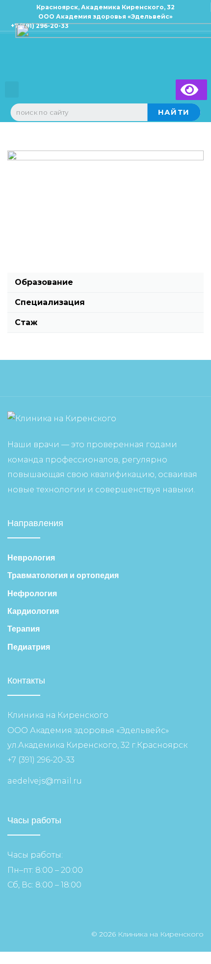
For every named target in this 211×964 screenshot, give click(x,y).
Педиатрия (28, 647)
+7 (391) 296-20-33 (41, 759)
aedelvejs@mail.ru (44, 781)
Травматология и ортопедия (63, 575)
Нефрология (32, 593)
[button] (12, 89)
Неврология (31, 558)
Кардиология (33, 611)
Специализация (50, 302)
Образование (44, 282)
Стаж (26, 322)
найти (174, 112)
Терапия (23, 629)
